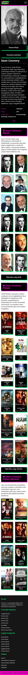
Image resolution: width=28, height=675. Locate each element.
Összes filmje (14, 47)
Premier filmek (5, 628)
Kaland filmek (5, 644)
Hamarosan (4, 623)
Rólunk (3, 658)
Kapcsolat (4, 665)
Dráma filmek (5, 642)
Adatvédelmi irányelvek (8, 660)
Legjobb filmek (5, 614)
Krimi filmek (4, 639)
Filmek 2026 (4, 621)
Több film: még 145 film (13, 469)
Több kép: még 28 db (13, 277)
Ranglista (4, 667)
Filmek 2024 (4, 616)
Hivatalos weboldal (14, 55)
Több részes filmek (6, 630)
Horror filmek (5, 646)
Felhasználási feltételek (8, 663)
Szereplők (4, 625)
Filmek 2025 (4, 618)
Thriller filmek (5, 651)
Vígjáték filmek (5, 649)
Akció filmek (4, 637)
